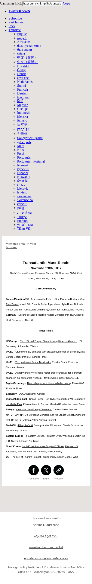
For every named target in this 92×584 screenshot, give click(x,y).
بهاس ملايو (24, 142)
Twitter (19, 11)
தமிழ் (20, 208)
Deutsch (22, 93)
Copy (66, 3)
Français (22, 89)
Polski (21, 153)
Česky (21, 70)
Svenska (22, 180)
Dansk (21, 74)
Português (24, 157)
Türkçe (22, 217)
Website (58, 478)
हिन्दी (20, 101)
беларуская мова (29, 45)
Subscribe (15, 18)
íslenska (22, 116)
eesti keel (23, 78)
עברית (21, 184)
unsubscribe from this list (46, 547)
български (24, 49)
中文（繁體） (27, 62)
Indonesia (23, 112)
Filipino (22, 221)
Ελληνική (23, 97)
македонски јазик (30, 138)
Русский (23, 169)
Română (22, 165)
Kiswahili (23, 177)
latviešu (22, 192)
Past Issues (16, 22)
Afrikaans (23, 42)
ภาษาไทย (24, 212)
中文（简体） (27, 57)
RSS (12, 26)
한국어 (22, 133)
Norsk (21, 150)
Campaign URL (11, 3)
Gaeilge (22, 109)
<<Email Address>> (46, 524)
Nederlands (25, 82)
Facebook (33, 478)
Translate (15, 30)
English (22, 34)
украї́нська (25, 225)
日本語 (22, 124)
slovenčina (24, 196)
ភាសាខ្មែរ (23, 129)
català (21, 53)
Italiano (22, 120)
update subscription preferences (46, 558)
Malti (20, 146)
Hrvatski (23, 66)
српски (22, 204)
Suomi (21, 85)
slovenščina (25, 200)
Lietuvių (22, 188)
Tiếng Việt (24, 228)
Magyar (22, 105)
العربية (22, 38)
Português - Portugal (31, 161)
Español (22, 173)
